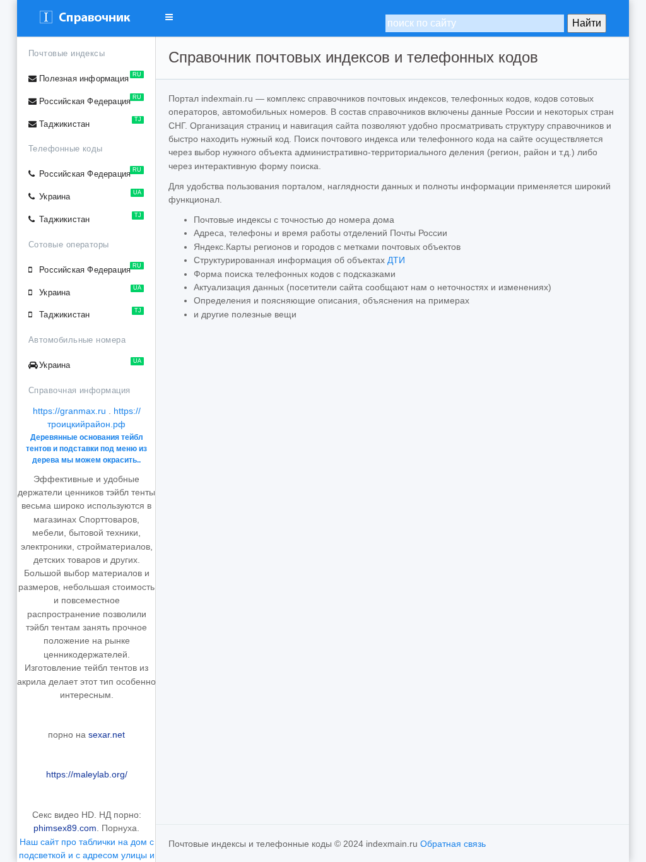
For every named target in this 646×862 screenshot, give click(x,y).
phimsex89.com (65, 828)
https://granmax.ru (69, 411)
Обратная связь (453, 844)
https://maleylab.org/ (86, 774)
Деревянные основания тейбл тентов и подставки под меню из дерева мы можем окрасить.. (86, 449)
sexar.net (106, 734)
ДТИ (396, 260)
